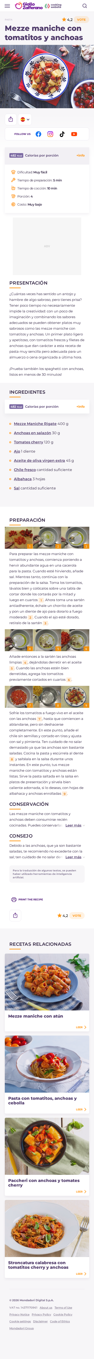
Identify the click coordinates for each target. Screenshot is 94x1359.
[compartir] (11, 119)
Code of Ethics (60, 1321)
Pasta (8, 19)
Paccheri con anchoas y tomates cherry (44, 1182)
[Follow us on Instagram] (51, 134)
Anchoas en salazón (32, 433)
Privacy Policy (41, 1314)
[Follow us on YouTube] (75, 134)
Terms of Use (63, 1307)
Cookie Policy (62, 1314)
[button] (70, 825)
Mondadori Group (21, 1328)
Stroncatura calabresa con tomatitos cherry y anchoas (38, 1265)
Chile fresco (25, 470)
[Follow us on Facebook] (39, 134)
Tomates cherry (28, 442)
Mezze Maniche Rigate (35, 424)
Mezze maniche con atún (35, 1016)
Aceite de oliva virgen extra (39, 460)
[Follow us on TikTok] (63, 134)
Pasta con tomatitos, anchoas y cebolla (42, 1100)
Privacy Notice (19, 1314)
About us (46, 1307)
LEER (79, 1027)
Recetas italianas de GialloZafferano (38, 5)
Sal (17, 488)
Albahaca (23, 479)
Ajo (17, 451)
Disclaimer (40, 1321)
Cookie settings (20, 1321)
